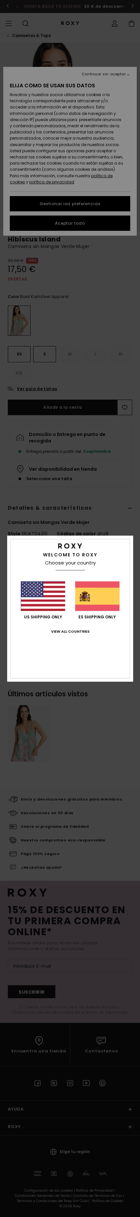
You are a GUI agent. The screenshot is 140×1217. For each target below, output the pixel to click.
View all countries (70, 631)
